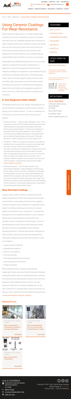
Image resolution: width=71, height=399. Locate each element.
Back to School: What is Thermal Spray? (10, 358)
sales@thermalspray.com (57, 4)
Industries (44, 1)
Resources (59, 8)
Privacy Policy (49, 388)
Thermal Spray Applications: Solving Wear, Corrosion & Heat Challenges (63, 87)
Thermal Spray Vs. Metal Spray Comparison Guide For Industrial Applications (57, 71)
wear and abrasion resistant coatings (17, 295)
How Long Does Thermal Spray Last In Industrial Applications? (58, 78)
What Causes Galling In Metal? (57, 65)
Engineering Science (58, 37)
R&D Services (65, 1)
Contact (66, 8)
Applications (51, 8)
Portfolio (52, 1)
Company (30, 8)
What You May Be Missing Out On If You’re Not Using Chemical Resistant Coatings (35, 327)
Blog (58, 1)
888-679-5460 (41, 4)
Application (55, 30)
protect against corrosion (13, 163)
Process (53, 52)
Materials (54, 45)
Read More (18, 334)
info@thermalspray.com (60, 116)
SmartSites (65, 386)
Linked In (67, 381)
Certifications (56, 33)
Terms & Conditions (62, 388)
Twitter (59, 381)
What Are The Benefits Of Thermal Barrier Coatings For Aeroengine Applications (12, 327)
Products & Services (40, 8)
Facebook (63, 381)
